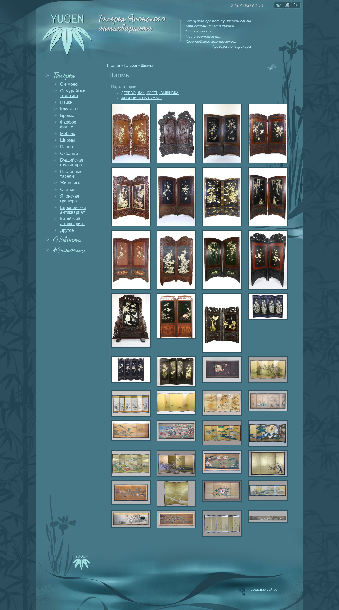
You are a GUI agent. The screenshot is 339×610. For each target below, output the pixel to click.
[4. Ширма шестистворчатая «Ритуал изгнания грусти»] (221, 403)
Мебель (67, 133)
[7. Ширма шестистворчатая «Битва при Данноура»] (175, 430)
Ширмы (67, 140)
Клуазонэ (69, 109)
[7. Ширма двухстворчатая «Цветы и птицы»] (130, 260)
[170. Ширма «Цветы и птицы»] (175, 196)
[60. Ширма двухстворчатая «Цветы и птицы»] (221, 196)
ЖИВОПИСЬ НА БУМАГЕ (141, 98)
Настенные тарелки (71, 173)
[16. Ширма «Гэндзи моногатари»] (130, 492)
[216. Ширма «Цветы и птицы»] (130, 196)
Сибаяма (69, 153)
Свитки (67, 189)
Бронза (67, 115)
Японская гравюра (69, 198)
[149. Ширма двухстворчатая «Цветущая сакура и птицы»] (221, 260)
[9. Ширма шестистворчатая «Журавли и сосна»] (267, 433)
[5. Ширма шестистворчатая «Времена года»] (267, 400)
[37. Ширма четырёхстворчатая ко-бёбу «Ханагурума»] (221, 369)
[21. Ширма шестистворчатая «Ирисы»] (267, 516)
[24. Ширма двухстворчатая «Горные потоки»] (175, 493)
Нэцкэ (66, 102)
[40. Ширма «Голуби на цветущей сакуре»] (267, 133)
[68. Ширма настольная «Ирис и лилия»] (221, 323)
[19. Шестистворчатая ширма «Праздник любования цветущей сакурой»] (130, 463)
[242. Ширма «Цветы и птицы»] (130, 369)
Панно (66, 147)
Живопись (70, 183)
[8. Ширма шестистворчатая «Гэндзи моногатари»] (221, 432)
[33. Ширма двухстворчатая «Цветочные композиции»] (221, 133)
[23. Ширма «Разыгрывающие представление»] (221, 462)
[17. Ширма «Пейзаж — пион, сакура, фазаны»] (267, 490)
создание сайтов (264, 589)
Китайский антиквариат (72, 221)
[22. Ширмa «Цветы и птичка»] (221, 523)
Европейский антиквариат (73, 210)
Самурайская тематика (73, 93)
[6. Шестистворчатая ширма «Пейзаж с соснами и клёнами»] (130, 430)
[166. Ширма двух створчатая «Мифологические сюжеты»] (175, 133)
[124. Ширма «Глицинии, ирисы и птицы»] (267, 196)
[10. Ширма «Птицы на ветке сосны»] (175, 519)
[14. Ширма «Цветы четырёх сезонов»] (221, 491)
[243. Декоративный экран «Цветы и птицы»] (130, 320)
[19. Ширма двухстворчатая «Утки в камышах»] (175, 316)
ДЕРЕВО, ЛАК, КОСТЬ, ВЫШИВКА (150, 93)
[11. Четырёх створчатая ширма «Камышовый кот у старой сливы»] (267, 463)
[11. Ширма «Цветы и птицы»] (175, 371)
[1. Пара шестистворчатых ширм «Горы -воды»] (267, 369)
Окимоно (69, 84)
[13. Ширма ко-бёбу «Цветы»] (130, 519)
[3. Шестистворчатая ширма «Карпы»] (175, 402)
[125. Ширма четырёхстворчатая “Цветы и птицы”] (267, 306)
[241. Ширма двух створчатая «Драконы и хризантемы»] (130, 133)
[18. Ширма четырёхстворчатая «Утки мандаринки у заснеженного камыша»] (175, 463)
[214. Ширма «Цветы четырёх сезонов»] (175, 260)
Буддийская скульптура (71, 162)
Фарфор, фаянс (68, 124)
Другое (67, 230)
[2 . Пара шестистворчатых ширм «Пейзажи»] (130, 403)
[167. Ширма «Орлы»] (267, 260)
